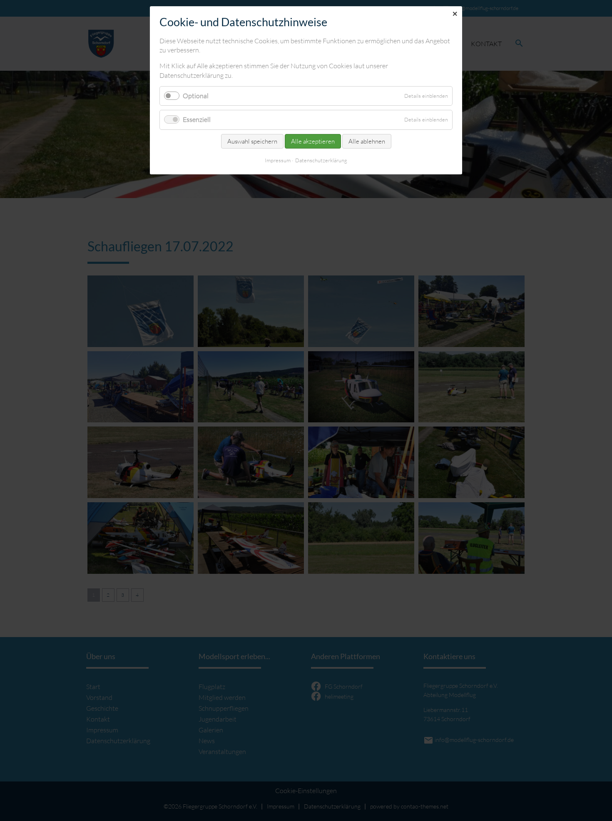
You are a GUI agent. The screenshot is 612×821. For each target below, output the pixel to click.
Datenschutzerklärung (321, 160)
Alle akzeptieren (313, 141)
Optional (196, 96)
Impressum (278, 160)
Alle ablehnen (366, 141)
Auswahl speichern (252, 141)
